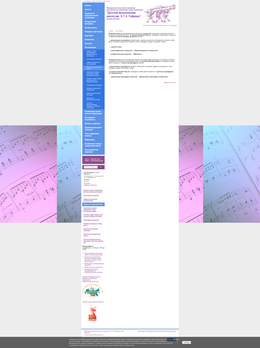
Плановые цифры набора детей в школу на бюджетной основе (94, 80)
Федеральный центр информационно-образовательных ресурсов (93, 270)
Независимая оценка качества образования (93, 112)
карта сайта (106, 1)
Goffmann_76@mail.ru (90, 185)
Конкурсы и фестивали (93, 32)
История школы (91, 28)
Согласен (187, 342)
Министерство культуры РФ (93, 267)
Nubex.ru (100, 335)
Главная (88, 5)
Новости (88, 9)
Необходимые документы (94, 85)
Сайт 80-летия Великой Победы (93, 301)
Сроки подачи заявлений (93, 59)
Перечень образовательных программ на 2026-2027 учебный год (93, 105)
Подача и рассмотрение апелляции (93, 94)
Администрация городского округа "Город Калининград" (93, 253)
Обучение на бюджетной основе (93, 68)
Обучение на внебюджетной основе (93, 98)
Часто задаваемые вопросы (92, 134)
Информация (90, 140)
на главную (86, 1)
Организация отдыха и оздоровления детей (93, 145)
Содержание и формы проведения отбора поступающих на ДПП (93, 73)
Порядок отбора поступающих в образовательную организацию (91, 53)
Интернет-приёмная (92, 123)
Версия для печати (170, 82)
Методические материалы (90, 22)
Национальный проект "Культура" (93, 128)
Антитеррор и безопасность (90, 118)
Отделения (89, 35)
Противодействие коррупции (91, 151)
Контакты (88, 43)
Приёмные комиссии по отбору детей (93, 89)
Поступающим (90, 47)
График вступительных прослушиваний (93, 63)
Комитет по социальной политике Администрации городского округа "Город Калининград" (92, 259)
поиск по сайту (96, 1)
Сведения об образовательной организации (91, 15)
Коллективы (89, 39)
